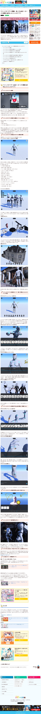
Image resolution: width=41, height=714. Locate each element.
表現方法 (26, 5)
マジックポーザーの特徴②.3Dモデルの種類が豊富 (11, 50)
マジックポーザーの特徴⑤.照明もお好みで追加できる (12, 56)
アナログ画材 (4, 691)
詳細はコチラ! (14, 566)
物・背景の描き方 (20, 5)
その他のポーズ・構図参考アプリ (8, 61)
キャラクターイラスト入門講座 (14, 624)
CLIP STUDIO (17, 681)
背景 (22, 681)
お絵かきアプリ (17, 679)
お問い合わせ (31, 682)
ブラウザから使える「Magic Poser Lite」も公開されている (13, 59)
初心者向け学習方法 (5, 5)
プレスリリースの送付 (32, 684)
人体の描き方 (12, 5)
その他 (3, 693)
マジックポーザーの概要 (7, 47)
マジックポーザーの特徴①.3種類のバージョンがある (12, 49)
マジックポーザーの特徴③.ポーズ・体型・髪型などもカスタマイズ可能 (15, 53)
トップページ (31, 679)
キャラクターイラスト (5, 667)
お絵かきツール (32, 5)
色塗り (23, 679)
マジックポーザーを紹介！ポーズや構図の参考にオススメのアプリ (13, 46)
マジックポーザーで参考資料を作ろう (9, 58)
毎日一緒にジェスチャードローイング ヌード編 (17, 618)
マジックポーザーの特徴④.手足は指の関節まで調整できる (13, 55)
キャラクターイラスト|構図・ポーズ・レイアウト (18, 667)
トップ (2, 7)
